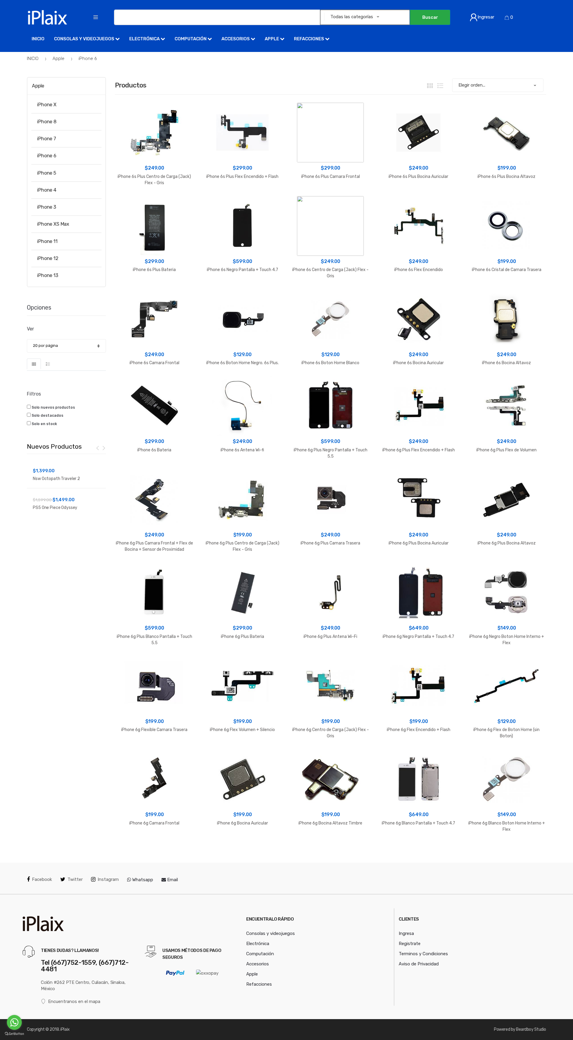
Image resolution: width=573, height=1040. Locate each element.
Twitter (75, 879)
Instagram (108, 879)
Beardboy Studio (531, 1029)
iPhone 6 (87, 58)
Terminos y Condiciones (423, 953)
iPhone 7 (46, 138)
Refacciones (309, 38)
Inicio (38, 38)
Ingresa (406, 933)
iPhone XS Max (53, 224)
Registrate (409, 943)
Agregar (154, 847)
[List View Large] (440, 85)
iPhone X (46, 104)
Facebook (42, 879)
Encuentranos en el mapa (74, 1001)
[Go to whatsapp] (14, 1022)
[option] (66, 488)
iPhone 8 (46, 121)
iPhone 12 (47, 258)
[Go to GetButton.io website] (14, 1034)
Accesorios (236, 38)
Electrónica (145, 38)
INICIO (32, 58)
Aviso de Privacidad (419, 964)
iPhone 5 (46, 173)
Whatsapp (142, 879)
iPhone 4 (46, 190)
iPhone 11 (47, 241)
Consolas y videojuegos (84, 38)
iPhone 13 (47, 275)
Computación (191, 38)
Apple (272, 38)
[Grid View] (430, 85)
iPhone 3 (46, 207)
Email (172, 879)
